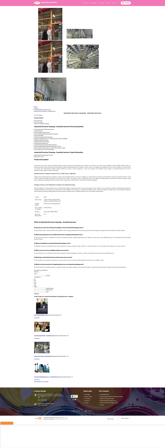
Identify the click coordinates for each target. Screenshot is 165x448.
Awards (107, 3)
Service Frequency (38, 149)
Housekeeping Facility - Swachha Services (44, 335)
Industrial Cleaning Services (41, 315)
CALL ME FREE (44, 381)
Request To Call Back (39, 123)
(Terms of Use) (65, 417)
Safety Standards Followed (40, 134)
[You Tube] (75, 400)
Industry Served (37, 146)
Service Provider (38, 132)
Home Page (85, 3)
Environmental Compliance (40, 143)
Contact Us (113, 3)
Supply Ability (37, 155)
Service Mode (37, 135)
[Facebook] (73, 400)
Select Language (124, 418)
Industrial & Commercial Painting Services (44, 356)
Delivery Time (37, 156)
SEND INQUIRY (37, 381)
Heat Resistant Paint (104, 394)
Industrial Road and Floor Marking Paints (109, 402)
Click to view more (38, 120)
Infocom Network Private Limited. (61, 419)
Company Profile (93, 3)
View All (102, 405)
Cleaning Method (38, 144)
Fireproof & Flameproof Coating (107, 398)
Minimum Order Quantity (39, 129)
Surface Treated (37, 148)
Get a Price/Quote (38, 115)
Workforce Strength (38, 137)
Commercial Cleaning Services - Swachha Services (46, 377)
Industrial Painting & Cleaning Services (108, 400)
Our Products (101, 3)
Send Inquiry (46, 123)
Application (36, 140)
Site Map (86, 402)
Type (35, 141)
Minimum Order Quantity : (55, 315)
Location (36, 131)
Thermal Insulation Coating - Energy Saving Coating (111, 396)
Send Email (127, 2)
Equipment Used (38, 138)
